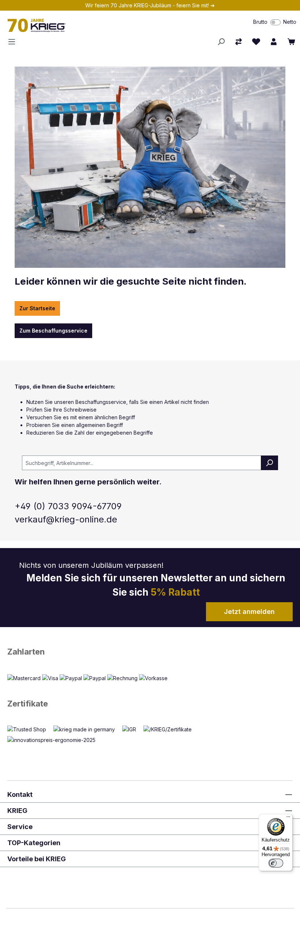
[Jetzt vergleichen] (238, 41)
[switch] (275, 22)
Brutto (260, 22)
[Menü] (13, 41)
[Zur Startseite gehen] (87, 25)
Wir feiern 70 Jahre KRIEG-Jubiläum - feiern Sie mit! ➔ (150, 5)
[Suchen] (221, 41)
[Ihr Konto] (273, 41)
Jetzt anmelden (249, 611)
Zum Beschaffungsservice (53, 330)
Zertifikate (27, 703)
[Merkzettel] (256, 41)
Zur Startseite (37, 308)
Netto (289, 22)
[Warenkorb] (291, 41)
